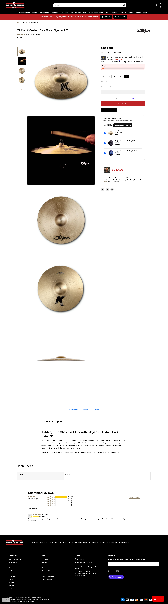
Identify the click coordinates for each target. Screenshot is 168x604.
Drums (34, 12)
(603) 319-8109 (79, 559)
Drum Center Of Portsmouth (23, 597)
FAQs (43, 568)
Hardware (64, 12)
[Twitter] (107, 189)
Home (19, 22)
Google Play (121, 17)
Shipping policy (44, 599)
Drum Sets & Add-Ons (16, 559)
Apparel (138, 12)
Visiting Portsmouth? (48, 577)
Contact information (13, 601)
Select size (104, 73)
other (105, 182)
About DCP (45, 559)
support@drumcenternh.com (84, 562)
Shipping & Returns (48, 571)
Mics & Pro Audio (127, 12)
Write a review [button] (134, 497)
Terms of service (33, 599)
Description (73, 409)
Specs (85, 409)
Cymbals (55, 12)
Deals (145, 12)
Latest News (45, 565)
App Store (107, 17)
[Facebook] (102, 189)
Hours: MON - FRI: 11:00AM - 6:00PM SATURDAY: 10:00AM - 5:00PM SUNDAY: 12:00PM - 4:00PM (86, 574)
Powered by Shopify (37, 597)
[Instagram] (116, 571)
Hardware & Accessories (16, 574)
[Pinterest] (112, 189)
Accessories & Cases (79, 12)
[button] (21, 34)
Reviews (96, 409)
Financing (45, 574)
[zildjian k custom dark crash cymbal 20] (61, 81)
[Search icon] (124, 5)
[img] (37, 514)
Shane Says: (117, 170)
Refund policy (11, 599)
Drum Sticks (103, 12)
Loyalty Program (47, 579)
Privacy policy (21, 599)
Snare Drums (44, 12)
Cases (11, 579)
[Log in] (156, 5)
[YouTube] (119, 571)
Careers (44, 562)
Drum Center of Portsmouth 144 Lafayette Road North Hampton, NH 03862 (86, 567)
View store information (122, 92)
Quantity (104, 82)
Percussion (115, 12)
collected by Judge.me (35, 500)
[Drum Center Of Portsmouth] (15, 5)
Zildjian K (109, 176)
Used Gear (12, 585)
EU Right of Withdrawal (28, 601)
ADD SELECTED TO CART (123, 125)
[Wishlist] (160, 3)
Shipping (103, 52)
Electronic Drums (14, 571)
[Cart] (160, 7)
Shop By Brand (24, 12)
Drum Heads (93, 12)
